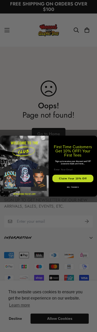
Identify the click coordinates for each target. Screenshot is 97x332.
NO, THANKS (73, 187)
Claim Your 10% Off (73, 178)
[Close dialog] (94, 138)
